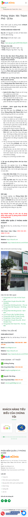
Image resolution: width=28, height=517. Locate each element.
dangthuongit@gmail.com (12, 370)
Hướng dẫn (5, 488)
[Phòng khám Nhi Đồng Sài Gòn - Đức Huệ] (6, 428)
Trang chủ (3, 7)
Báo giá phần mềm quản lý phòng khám (12, 483)
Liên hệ (4, 491)
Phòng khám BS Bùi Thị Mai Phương (13, 316)
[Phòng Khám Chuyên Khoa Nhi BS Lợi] (21, 428)
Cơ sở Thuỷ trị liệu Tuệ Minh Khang (13, 314)
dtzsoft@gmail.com (10, 347)
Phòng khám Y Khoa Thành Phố (12, 318)
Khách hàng (5, 485)
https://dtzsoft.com (12, 239)
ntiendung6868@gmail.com (13, 383)
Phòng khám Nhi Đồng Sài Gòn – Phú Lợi (15, 305)
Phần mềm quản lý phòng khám (10, 480)
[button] (2, 436)
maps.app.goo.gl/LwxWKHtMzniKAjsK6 (16, 43)
